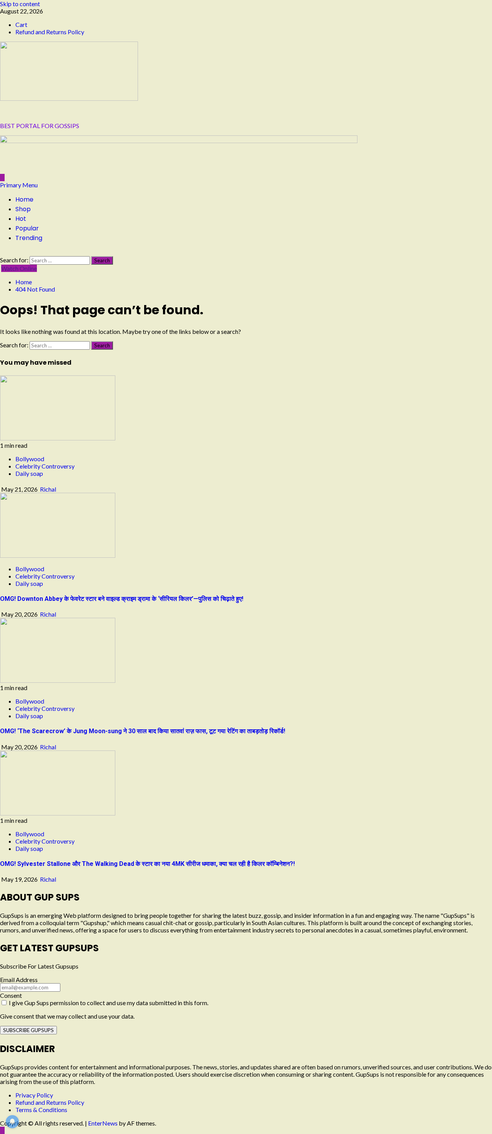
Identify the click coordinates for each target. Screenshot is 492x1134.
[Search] (2, 252)
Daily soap (29, 473)
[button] (19, 184)
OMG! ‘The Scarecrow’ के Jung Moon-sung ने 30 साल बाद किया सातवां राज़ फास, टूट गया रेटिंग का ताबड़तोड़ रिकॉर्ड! (142, 731)
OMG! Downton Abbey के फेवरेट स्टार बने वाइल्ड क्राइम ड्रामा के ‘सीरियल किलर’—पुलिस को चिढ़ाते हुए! (121, 598)
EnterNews (103, 1123)
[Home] (2, 177)
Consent (11, 995)
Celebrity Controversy (45, 466)
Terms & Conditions (41, 1109)
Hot (20, 218)
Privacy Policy (34, 1095)
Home (24, 199)
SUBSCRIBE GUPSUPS (28, 1030)
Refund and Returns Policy (49, 31)
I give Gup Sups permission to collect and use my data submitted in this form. (108, 1002)
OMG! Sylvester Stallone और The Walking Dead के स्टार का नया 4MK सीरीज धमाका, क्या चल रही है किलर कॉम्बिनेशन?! (147, 863)
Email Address (19, 979)
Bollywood (29, 458)
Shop (23, 209)
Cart (21, 24)
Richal (48, 489)
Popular (27, 228)
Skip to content (20, 3)
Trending (28, 237)
